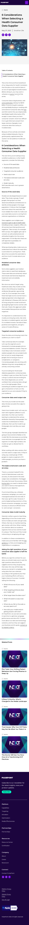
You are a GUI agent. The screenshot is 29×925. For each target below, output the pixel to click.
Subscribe (6, 792)
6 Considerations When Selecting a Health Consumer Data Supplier (14, 75)
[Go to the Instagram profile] (6, 877)
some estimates (7, 103)
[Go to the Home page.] (7, 777)
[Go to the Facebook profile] (9, 877)
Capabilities (5, 808)
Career (4, 859)
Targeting (5, 811)
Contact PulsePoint (8, 873)
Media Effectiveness (8, 821)
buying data (6, 483)
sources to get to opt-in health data (13, 222)
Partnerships (6, 832)
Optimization (6, 818)
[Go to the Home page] (5, 2)
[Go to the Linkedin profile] (3, 877)
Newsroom (5, 863)
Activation (5, 814)
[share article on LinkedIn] (3, 35)
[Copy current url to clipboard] (9, 35)
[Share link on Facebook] (6, 35)
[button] (26, 2)
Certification (6, 845)
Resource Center (7, 842)
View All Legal (6, 899)
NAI (25, 109)
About (4, 856)
